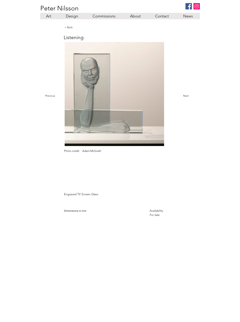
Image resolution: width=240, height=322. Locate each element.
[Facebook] (188, 6)
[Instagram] (196, 6)
